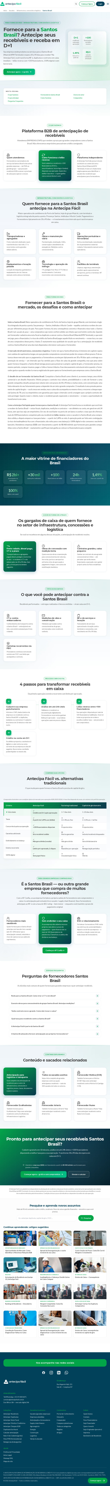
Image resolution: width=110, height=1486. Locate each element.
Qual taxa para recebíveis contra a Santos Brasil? (30, 1019)
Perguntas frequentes (15, 101)
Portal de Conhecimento (65, 1414)
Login (100, 4)
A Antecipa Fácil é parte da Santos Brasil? (27, 1026)
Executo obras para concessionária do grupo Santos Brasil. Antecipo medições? (43, 1003)
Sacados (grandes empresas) (40, 1414)
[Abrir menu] (108, 4)
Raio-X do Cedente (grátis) (13, 1436)
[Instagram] (51, 1372)
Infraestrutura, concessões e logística (29, 10)
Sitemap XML (8, 1458)
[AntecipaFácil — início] (10, 4)
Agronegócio (35, 1426)
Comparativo (77, 98)
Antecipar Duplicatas (10, 1417)
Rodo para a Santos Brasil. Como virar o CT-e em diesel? (33, 996)
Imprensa (86, 1433)
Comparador (61, 1420)
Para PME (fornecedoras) (12, 1439)
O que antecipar (13, 98)
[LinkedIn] (58, 1372)
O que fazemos (13, 95)
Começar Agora (87, 4)
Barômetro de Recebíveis (92, 1436)
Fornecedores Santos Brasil (50, 95)
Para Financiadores (90, 1420)
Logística (33, 1436)
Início (5, 10)
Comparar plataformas (65, 1423)
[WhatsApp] (66, 1372)
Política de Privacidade (11, 1452)
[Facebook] (43, 1372)
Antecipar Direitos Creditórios (14, 1423)
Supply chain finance (37, 1423)
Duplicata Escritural (10, 1429)
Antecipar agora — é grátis (18, 72)
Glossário (60, 1417)
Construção (34, 1433)
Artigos (59, 1433)
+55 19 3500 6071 (20, 1397)
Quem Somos (88, 1414)
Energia (33, 1429)
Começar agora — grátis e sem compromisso (42, 1174)
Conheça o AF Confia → (55, 950)
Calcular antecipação (10, 1433)
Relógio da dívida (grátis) (12, 1442)
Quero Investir (88, 1426)
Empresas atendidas (37, 1417)
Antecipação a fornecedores (40, 1420)
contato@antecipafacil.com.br (13, 1400)
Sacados (12, 10)
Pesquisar (87, 1218)
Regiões (60, 1429)
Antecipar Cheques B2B (11, 1426)
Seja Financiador (89, 1423)
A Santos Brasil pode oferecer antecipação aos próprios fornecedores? (39, 1034)
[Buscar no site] (76, 4)
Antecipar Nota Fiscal (11, 1420)
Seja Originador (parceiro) (92, 1429)
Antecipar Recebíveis (10, 1414)
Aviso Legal (7, 1455)
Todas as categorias (64, 1426)
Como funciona (46, 98)
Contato (86, 1417)
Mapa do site (8, 1461)
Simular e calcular (79, 1174)
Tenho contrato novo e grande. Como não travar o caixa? (34, 1011)
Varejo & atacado (36, 1439)
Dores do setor (78, 95)
